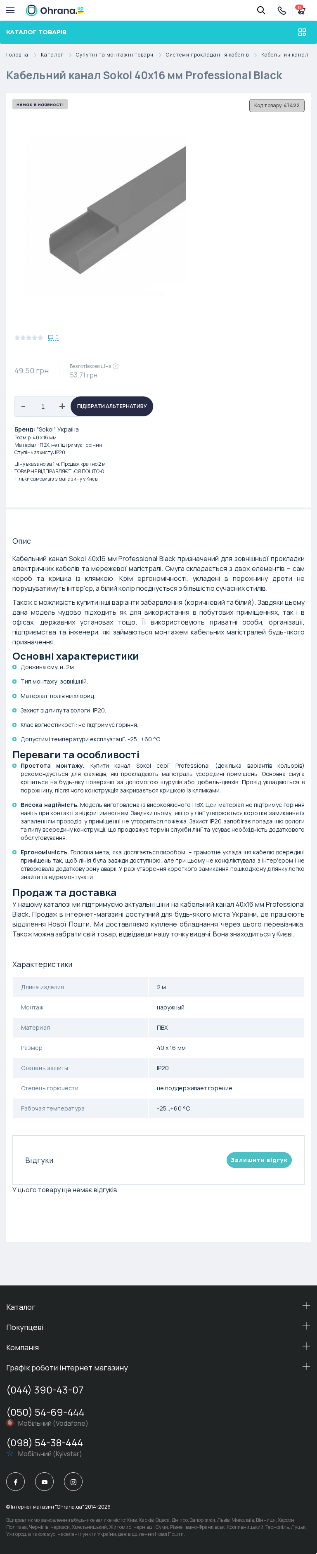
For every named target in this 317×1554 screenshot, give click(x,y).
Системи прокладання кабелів (207, 55)
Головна (17, 55)
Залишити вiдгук (259, 1160)
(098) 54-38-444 (44, 1442)
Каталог (52, 55)
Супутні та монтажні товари (115, 55)
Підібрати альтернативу (112, 406)
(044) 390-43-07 (44, 1389)
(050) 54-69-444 (45, 1412)
